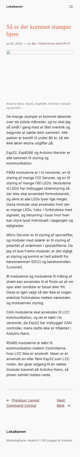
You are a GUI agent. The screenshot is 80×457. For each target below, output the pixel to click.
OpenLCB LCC (62, 43)
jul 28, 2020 (14, 43)
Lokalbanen (14, 6)
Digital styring (46, 43)
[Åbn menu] (71, 6)
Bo (34, 43)
